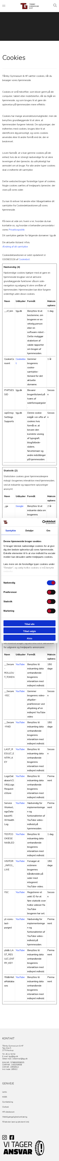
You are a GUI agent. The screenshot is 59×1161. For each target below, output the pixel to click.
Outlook (5, 1107)
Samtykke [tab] (10, 530)
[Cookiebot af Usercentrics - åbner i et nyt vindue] (42, 522)
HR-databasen (8, 1112)
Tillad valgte (29, 631)
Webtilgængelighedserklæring (14, 1117)
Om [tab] (48, 530)
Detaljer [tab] (29, 530)
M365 (4, 1097)
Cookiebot (24, 259)
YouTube (20, 664)
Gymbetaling (7, 1102)
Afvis (29, 638)
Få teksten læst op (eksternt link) (15, 1122)
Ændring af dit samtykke (15, 246)
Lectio (4, 1092)
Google (19, 506)
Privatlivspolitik (17, 229)
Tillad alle (29, 624)
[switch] (51, 592)
